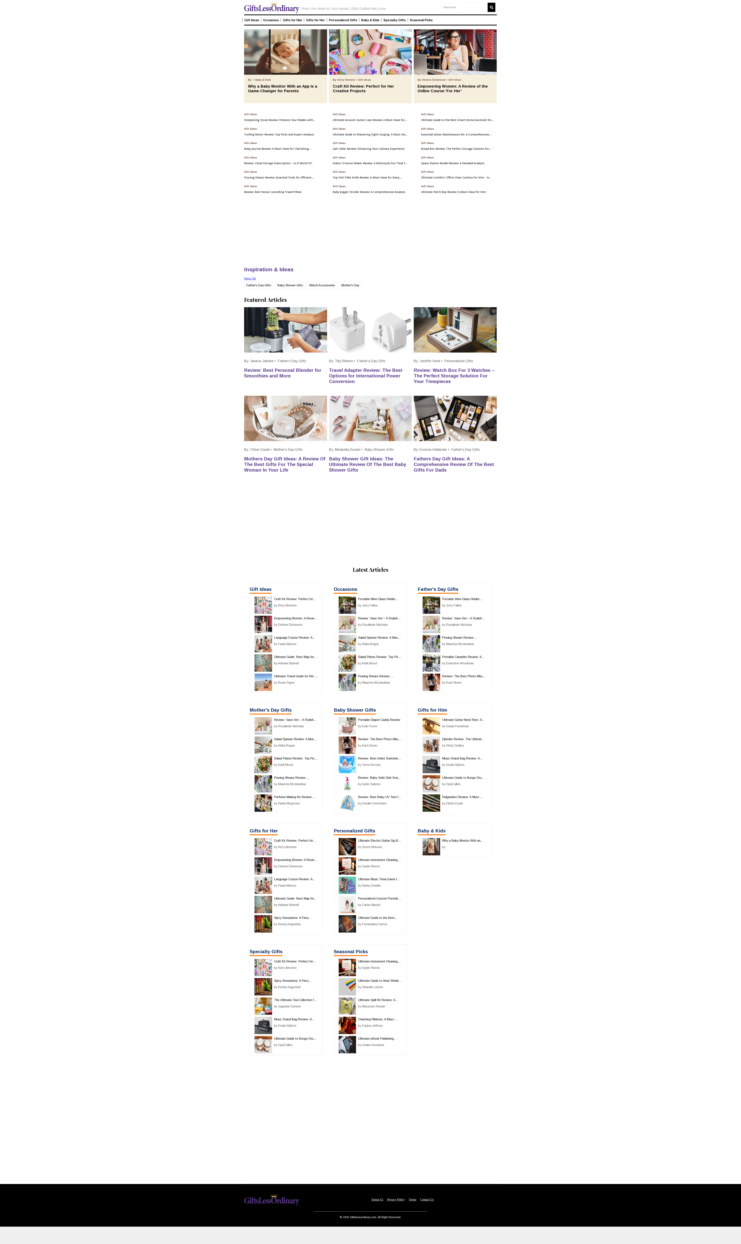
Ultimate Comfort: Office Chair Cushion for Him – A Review (455, 177)
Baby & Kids (432, 830)
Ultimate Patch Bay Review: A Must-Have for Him (453, 192)
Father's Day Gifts (258, 285)
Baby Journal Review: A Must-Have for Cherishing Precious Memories (276, 149)
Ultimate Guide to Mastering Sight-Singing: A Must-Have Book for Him (370, 134)
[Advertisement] (370, 1235)
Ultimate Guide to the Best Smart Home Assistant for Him (456, 120)
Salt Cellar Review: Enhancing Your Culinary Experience (368, 149)
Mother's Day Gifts (288, 450)
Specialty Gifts (266, 951)
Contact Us (427, 1199)
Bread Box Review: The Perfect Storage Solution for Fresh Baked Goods (455, 149)
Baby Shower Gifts (290, 285)
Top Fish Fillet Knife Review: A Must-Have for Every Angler (366, 177)
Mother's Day (350, 285)
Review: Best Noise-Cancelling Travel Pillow (272, 192)
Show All (250, 278)
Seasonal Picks (351, 951)
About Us (377, 1199)
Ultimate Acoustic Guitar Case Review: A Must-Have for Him (369, 120)
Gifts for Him (432, 710)
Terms (412, 1199)
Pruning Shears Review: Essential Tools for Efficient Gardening (277, 177)
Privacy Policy (396, 1199)
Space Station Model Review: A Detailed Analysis (452, 163)
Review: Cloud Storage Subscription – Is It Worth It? (278, 163)
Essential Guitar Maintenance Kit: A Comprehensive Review (455, 134)
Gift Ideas (261, 589)
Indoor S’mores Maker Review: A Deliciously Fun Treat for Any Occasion (370, 163)
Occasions (345, 589)
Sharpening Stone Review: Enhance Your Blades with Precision (278, 120)
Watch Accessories (322, 285)
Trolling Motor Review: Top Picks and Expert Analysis (279, 134)
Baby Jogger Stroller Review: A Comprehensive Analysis (369, 192)
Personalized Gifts (458, 361)
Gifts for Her (264, 830)
